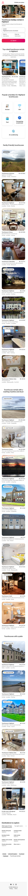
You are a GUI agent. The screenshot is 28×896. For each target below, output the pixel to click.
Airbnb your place (19, 2)
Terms (15, 888)
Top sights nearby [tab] (18, 826)
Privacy (11, 888)
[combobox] (13, 31)
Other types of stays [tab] (7, 826)
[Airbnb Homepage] (3, 2)
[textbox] (7, 36)
